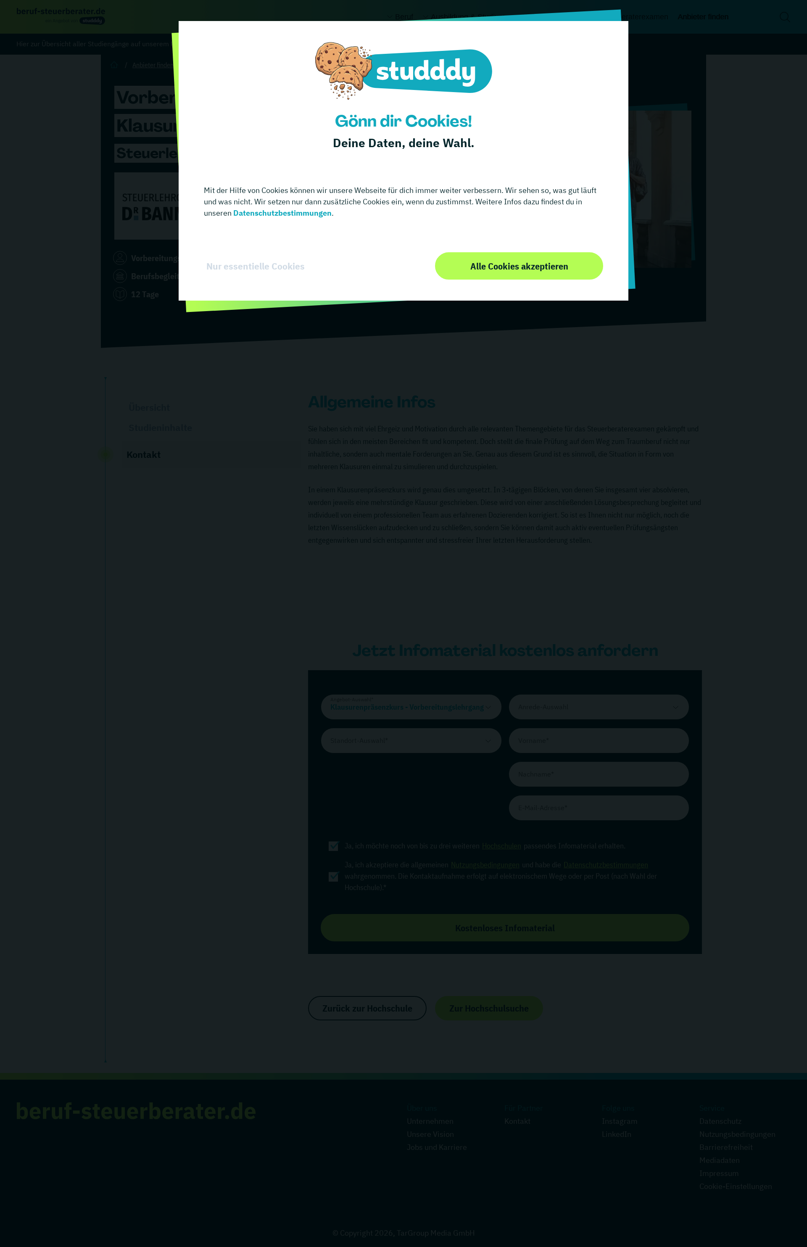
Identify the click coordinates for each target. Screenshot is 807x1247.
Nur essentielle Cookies (255, 266)
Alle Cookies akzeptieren (519, 266)
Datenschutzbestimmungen (282, 213)
